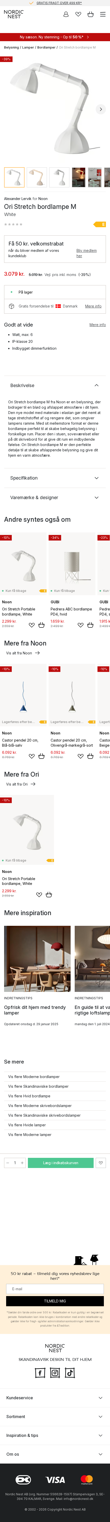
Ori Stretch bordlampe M (77, 47)
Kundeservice (19, 1397)
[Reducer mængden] (7, 1163)
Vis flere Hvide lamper (27, 1125)
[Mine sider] (66, 14)
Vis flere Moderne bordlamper (34, 1076)
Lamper (28, 47)
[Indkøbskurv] (90, 14)
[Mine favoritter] (78, 14)
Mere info (93, 306)
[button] (13, 224)
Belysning (11, 47)
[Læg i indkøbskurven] (41, 625)
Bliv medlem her (86, 253)
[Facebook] (40, 1372)
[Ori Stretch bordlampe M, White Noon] (55, 108)
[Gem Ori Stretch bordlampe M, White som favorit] (101, 1163)
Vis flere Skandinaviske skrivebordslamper (44, 1115)
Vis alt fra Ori (17, 784)
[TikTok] (69, 1372)
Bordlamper (46, 47)
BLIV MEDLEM (44, 3)
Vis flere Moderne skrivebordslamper (40, 1105)
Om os (12, 1454)
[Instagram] (55, 1372)
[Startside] (14, 14)
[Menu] (103, 14)
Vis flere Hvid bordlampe (29, 1096)
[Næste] (101, 109)
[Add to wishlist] (32, 625)
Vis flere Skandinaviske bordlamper (38, 1086)
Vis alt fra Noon (19, 653)
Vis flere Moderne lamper (29, 1134)
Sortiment (15, 1416)
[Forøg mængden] (22, 1163)
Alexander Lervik (17, 198)
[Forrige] (9, 109)
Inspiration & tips (22, 1435)
